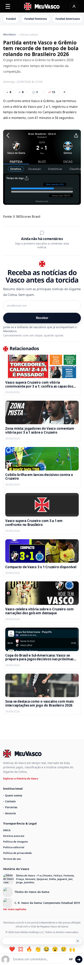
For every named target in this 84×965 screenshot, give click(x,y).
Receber (42, 318)
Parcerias (11, 807)
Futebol (11, 19)
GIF (71, 959)
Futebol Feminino (35, 19)
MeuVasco (9, 34)
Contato (10, 801)
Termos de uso (12, 859)
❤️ (12, 949)
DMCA (7, 830)
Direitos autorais (13, 836)
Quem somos (13, 795)
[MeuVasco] (42, 6)
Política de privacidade (17, 853)
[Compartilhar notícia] (64, 92)
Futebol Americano (67, 19)
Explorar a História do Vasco (20, 778)
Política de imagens (15, 841)
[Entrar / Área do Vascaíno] (74, 6)
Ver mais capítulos (14, 909)
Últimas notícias (29, 34)
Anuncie (10, 813)
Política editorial (13, 847)
